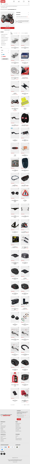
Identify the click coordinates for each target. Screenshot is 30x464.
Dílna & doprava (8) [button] (3, 43)
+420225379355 (6, 415)
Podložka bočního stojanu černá (25, 170)
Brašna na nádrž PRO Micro (15, 293)
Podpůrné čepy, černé (15, 324)
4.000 (15, 155)
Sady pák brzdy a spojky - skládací (15, 339)
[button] (28, 4)
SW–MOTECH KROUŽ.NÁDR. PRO (25, 354)
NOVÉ (3, 54)
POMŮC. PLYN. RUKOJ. (15, 400)
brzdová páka (15, 93)
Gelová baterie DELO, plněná (25, 62)
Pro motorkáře (17, 429)
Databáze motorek (3, 427)
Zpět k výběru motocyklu (4, 7)
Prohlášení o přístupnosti (19, 439)
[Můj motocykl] (19, 1)
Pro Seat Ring (25, 278)
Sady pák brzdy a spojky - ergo (15, 354)
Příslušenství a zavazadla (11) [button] (4, 37)
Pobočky (2, 437)
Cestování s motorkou (18, 427)
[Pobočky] (14, 1)
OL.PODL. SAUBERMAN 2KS (15, 170)
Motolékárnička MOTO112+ (25, 155)
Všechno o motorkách (18, 428)
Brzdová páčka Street (15, 140)
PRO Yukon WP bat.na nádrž (25, 384)
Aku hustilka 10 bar (25, 308)
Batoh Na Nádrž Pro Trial (15, 369)
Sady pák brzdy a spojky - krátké (25, 339)
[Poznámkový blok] (24, 1)
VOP (16, 437)
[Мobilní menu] (1, 4)
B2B (1, 424)
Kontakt (2, 423)
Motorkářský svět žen (18, 423)
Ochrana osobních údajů (19, 438)
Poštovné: (10, 460)
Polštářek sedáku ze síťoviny (25, 93)
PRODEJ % (4, 56)
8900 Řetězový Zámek (15, 185)
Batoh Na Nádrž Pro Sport (25, 369)
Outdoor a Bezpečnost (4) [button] (4, 40)
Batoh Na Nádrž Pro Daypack (25, 293)
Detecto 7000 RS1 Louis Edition (25, 185)
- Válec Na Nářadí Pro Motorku (25, 140)
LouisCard (2, 429)
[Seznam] (19, 33)
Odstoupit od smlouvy (3, 432)
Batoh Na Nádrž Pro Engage (15, 278)
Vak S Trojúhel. (25, 200)
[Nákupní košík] (28, 1)
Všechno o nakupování (3, 438)
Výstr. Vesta (25, 108)
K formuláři (21, 22)
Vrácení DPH (2, 439)
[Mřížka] (18, 32)
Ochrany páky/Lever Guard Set (25, 324)
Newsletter (2, 428)
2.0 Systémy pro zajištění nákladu (25, 216)
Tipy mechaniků (17, 424)
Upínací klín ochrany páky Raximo (15, 47)
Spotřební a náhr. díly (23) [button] (4, 34)
